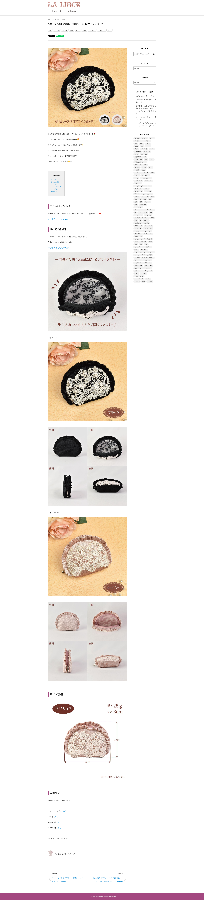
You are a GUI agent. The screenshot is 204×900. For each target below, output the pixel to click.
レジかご (137, 231)
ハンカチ (137, 167)
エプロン (137, 281)
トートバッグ (138, 180)
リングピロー (147, 247)
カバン (152, 149)
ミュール (149, 281)
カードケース (138, 191)
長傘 (136, 204)
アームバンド (148, 226)
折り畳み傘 (138, 223)
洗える (143, 170)
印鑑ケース (138, 268)
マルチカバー (147, 260)
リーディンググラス (140, 241)
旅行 (146, 244)
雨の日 (147, 175)
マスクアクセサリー (140, 186)
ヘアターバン (147, 263)
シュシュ (146, 220)
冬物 (144, 157)
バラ (71, 30)
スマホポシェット (146, 178)
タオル (145, 165)
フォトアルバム (139, 276)
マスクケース (138, 215)
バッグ (148, 146)
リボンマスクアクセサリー (146, 96)
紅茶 (136, 220)
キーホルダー (138, 207)
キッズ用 (137, 218)
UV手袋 (137, 194)
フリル (136, 149)
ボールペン (148, 215)
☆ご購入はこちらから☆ (58, 248)
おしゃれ (64, 30)
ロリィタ (147, 202)
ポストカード (138, 236)
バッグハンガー (147, 233)
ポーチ (109, 30)
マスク (136, 178)
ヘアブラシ (150, 252)
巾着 (150, 199)
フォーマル (138, 233)
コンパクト (144, 149)
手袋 (146, 159)
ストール (137, 255)
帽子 (152, 196)
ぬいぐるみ (138, 188)
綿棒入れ (137, 271)
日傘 (151, 212)
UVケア (137, 175)
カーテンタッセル (147, 271)
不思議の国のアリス (140, 162)
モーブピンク (57, 187)
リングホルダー (147, 228)
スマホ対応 (138, 183)
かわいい (57, 30)
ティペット (145, 218)
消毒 (141, 244)
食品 (143, 281)
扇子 (143, 255)
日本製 (136, 146)
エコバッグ (138, 165)
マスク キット (142, 212)
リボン (141, 143)
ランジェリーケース (148, 257)
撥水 (152, 173)
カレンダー (138, 247)
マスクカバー (138, 265)
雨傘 (144, 199)
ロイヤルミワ (148, 180)
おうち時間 (138, 157)
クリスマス (138, 263)
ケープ (136, 273)
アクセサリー (138, 159)
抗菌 (136, 202)
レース (78, 30)
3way (136, 244)
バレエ (150, 167)
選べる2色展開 (55, 182)
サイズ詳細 (54, 189)
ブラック (55, 184)
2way (150, 186)
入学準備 (149, 255)
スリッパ (146, 188)
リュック (137, 196)
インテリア (144, 154)
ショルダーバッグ (140, 173)
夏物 (152, 218)
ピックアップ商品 (60, 19)
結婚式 (136, 249)
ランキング (146, 151)
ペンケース (138, 199)
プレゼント (92, 30)
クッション (138, 228)
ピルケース (143, 204)
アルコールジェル (140, 252)
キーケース (144, 249)
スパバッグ (138, 260)
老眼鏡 (150, 241)
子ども (148, 279)
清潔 (141, 202)
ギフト (84, 30)
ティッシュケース (147, 194)
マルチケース (138, 226)
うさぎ (152, 159)
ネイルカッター (146, 231)
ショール (143, 273)
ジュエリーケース (140, 210)
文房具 (144, 167)
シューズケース (139, 279)
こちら (64, 811)
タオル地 (146, 223)
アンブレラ (150, 210)
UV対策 (137, 170)
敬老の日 (149, 239)
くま (143, 196)
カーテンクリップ (140, 239)
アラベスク (148, 191)
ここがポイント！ (56, 180)
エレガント (101, 30)
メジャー (137, 257)
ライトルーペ (148, 265)
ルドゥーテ (138, 151)
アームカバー (147, 268)
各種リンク (54, 191)
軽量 (50, 30)
